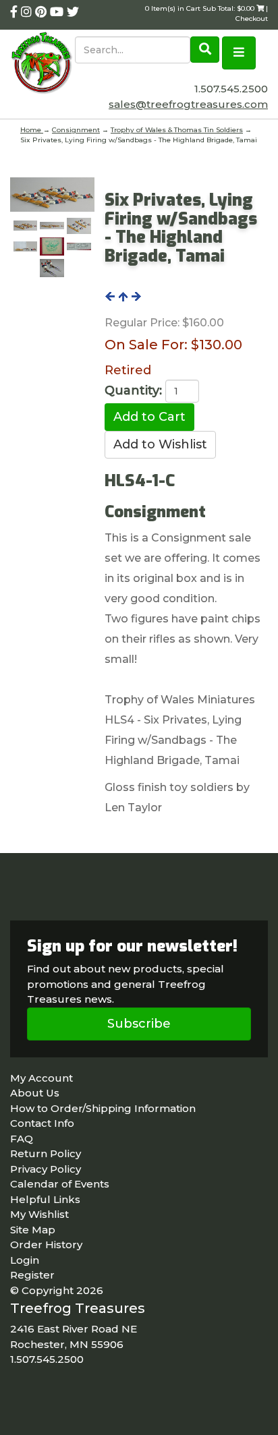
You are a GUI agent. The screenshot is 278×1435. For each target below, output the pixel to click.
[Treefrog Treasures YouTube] (58, 12)
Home (31, 129)
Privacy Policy (45, 1169)
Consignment (76, 129)
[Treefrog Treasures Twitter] (73, 12)
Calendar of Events (59, 1183)
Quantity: (133, 390)
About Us (34, 1092)
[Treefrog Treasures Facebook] (15, 12)
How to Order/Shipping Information (103, 1108)
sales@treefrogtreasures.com (188, 104)
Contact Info (42, 1123)
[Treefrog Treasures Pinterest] (42, 12)
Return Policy (45, 1153)
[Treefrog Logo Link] (42, 64)
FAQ (21, 1138)
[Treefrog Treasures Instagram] (28, 12)
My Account (41, 1078)
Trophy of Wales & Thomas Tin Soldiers (177, 129)
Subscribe (139, 1023)
